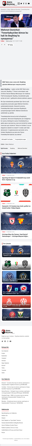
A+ (4, 44)
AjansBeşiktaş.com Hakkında (9, 413)
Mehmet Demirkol (22, 148)
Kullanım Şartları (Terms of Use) (10, 427)
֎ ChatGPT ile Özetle (7, 139)
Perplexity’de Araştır (20, 139)
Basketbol (4, 355)
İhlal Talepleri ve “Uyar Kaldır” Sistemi (11, 420)
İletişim (3, 418)
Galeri (3, 372)
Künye (3, 432)
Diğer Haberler (5, 363)
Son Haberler (5, 351)
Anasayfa (3, 9)
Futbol (8, 9)
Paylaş (11, 44)
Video (3, 368)
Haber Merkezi (9, 144)
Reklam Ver (5, 415)
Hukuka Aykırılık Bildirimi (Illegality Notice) (12, 422)
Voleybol (4, 358)
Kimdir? (3, 365)
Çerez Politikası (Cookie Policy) (9, 425)
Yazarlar (4, 370)
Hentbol (4, 360)
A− (2, 44)
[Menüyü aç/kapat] (19, 3)
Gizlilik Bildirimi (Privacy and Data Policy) (12, 430)
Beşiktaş (12, 148)
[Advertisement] (16, 63)
